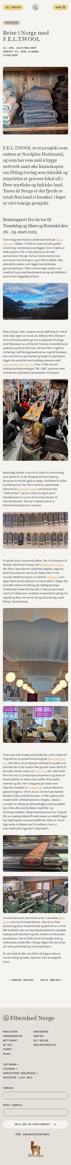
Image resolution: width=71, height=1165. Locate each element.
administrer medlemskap (19, 1073)
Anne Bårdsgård (27, 489)
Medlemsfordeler (44, 1044)
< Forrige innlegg (20, 980)
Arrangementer (12, 1036)
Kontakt (38, 1036)
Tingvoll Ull (34, 788)
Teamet (7, 1049)
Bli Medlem (40, 1040)
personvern (40, 1031)
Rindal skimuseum (51, 565)
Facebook (9, 1068)
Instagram (9, 1064)
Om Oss (7, 1044)
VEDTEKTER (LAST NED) (18, 1077)
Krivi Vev (40, 771)
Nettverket (10, 1040)
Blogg (6, 1053)
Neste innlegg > (52, 980)
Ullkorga (52, 577)
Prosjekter (10, 1031)
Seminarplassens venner (18, 364)
